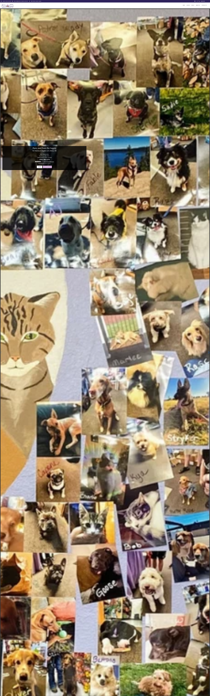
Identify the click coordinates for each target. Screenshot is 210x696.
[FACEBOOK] (195, 1)
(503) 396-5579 (44, 159)
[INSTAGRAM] (197, 1)
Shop (39, 166)
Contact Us (47, 166)
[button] (208, 352)
